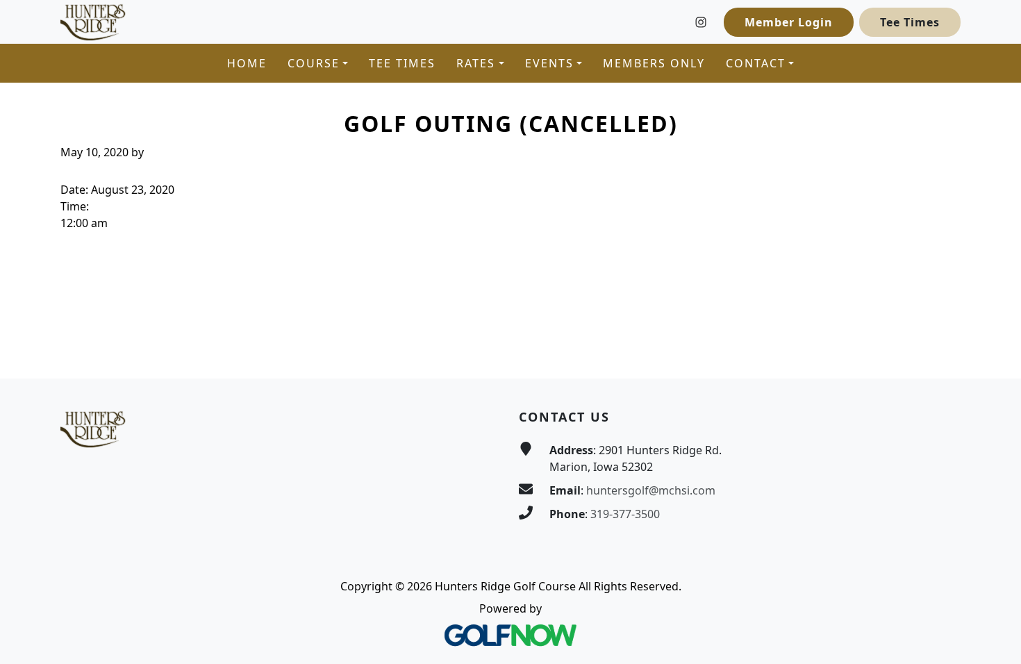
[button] (317, 63)
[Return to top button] (994, 352)
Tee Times (910, 22)
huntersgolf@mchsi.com (650, 490)
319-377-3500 (625, 514)
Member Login (789, 22)
